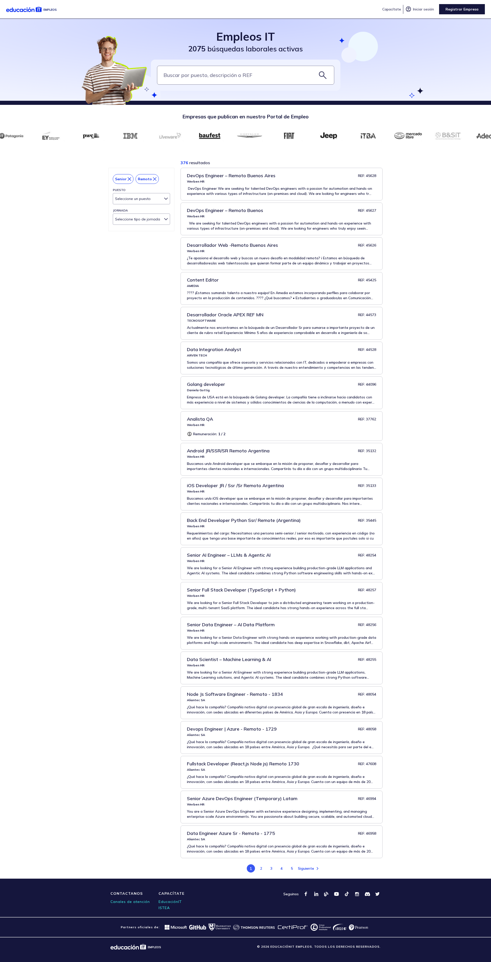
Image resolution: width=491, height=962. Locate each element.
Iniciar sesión (419, 9)
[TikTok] (347, 894)
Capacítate (391, 9)
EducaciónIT (170, 901)
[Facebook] (306, 894)
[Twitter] (377, 894)
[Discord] (367, 894)
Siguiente (306, 868)
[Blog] (326, 894)
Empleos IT (245, 36)
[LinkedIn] (316, 894)
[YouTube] (336, 894)
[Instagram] (357, 894)
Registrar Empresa (461, 9)
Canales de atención (130, 901)
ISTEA (164, 907)
